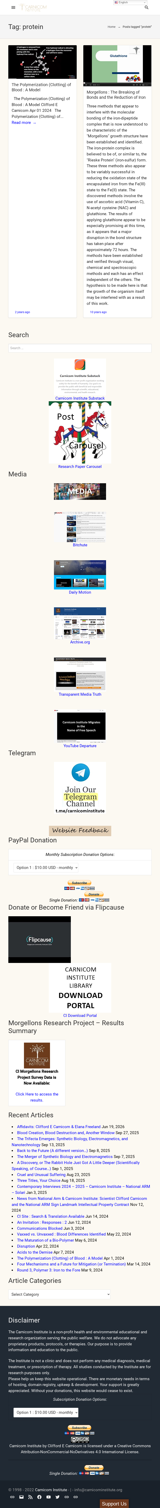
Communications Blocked (39, 1228)
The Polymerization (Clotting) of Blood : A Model (60, 1258)
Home (111, 26)
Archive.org (80, 642)
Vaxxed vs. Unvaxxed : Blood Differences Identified (61, 1234)
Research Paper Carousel (80, 467)
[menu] (13, 7)
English (123, 2)
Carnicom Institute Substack (80, 398)
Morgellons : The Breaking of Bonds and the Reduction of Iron (116, 95)
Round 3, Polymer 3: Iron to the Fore (48, 1270)
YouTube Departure (80, 745)
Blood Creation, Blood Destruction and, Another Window (66, 1132)
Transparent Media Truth (80, 694)
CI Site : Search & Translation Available (50, 1216)
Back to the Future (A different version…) (52, 1150)
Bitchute (80, 545)
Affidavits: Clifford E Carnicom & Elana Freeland (59, 1126)
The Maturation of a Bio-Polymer (45, 1240)
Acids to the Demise (34, 1252)
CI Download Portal (80, 1015)
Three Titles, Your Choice (38, 1180)
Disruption (26, 1246)
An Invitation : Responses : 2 (42, 1222)
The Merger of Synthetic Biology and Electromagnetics (65, 1156)
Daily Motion (80, 592)
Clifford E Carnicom (65, 1445)
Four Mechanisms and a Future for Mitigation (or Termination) (71, 1264)
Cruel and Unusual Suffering (41, 1174)
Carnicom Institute (51, 1489)
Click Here (25, 1094)
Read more (21, 122)
